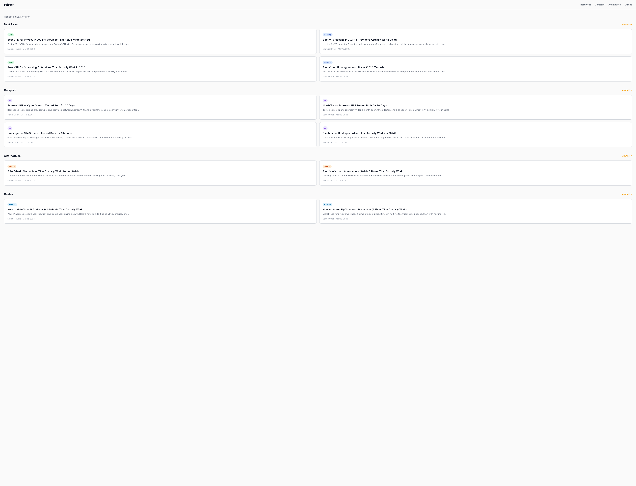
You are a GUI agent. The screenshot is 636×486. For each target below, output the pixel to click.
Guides (628, 4)
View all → (627, 24)
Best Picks (586, 4)
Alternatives (615, 4)
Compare (600, 4)
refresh (9, 4)
